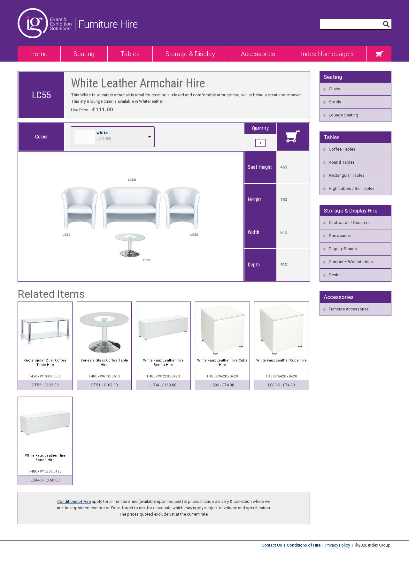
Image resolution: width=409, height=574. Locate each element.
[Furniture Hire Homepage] (106, 44)
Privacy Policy (337, 545)
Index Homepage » (327, 54)
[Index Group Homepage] (46, 44)
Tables (130, 54)
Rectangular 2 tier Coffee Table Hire (45, 362)
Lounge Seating (343, 115)
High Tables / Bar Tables (351, 188)
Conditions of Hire (74, 501)
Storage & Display (190, 54)
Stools (335, 102)
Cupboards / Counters (349, 222)
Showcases (340, 235)
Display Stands (343, 248)
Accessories (258, 54)
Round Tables (342, 162)
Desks (335, 274)
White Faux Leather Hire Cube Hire (222, 362)
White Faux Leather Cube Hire (281, 360)
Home (39, 54)
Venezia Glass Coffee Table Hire (104, 362)
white (102, 132)
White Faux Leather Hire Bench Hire (163, 362)
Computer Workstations (351, 261)
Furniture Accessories (349, 309)
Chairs (334, 88)
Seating (84, 54)
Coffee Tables (342, 149)
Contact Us (272, 545)
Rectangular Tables (347, 175)
